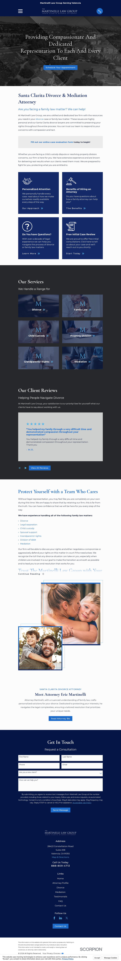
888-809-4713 (60, 865)
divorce (39, 119)
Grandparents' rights (30, 536)
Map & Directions (60, 857)
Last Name (67, 757)
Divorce (24, 521)
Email (65, 765)
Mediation (25, 544)
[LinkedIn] (60, 918)
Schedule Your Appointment (60, 67)
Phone (22, 765)
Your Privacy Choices (51, 953)
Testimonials (60, 896)
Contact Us (60, 905)
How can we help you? (28, 780)
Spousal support (28, 532)
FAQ (60, 901)
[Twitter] (66, 918)
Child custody (27, 528)
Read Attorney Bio (60, 718)
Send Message (60, 810)
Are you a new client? (28, 772)
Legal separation (28, 524)
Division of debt (28, 540)
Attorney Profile (60, 883)
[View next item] (26, 468)
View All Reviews (39, 468)
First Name (23, 757)
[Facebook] (54, 918)
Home (60, 878)
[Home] (59, 11)
